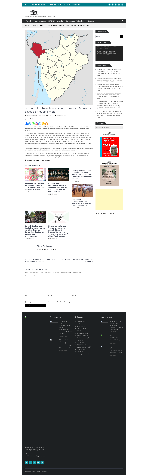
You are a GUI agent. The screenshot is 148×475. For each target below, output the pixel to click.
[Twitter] (109, 4)
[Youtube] (116, 4)
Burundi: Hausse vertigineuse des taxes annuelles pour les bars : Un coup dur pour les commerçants (58, 187)
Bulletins (79, 326)
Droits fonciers (82, 335)
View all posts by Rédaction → (46, 249)
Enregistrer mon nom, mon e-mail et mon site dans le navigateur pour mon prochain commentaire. (59, 302)
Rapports (80, 345)
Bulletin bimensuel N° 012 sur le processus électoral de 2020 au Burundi (56, 4)
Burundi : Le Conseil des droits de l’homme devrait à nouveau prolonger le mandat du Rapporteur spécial (110, 86)
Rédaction (42, 116)
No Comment (61, 116)
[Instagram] (36, 122)
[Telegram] (39, 122)
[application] (109, 53)
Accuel (28, 21)
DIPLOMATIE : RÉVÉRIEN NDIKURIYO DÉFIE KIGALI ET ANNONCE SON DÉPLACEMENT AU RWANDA (109, 71)
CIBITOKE (36, 160)
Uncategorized (81, 354)
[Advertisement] (109, 199)
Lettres (79, 342)
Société (79, 351)
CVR (78, 331)
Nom (26, 295)
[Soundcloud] (119, 4)
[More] (46, 122)
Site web (74, 295)
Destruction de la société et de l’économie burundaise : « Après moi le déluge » (116, 325)
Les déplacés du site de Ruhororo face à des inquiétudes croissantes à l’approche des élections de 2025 (82, 175)
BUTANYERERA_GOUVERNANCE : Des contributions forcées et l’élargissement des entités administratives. (110, 113)
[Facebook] (113, 4)
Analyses (80, 324)
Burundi (29, 160)
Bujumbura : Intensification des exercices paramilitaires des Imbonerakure (81, 202)
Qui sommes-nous (39, 21)
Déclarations (81, 333)
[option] (58, 4)
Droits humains (82, 338)
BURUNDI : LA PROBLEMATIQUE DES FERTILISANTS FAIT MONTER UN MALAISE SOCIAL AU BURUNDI (109, 95)
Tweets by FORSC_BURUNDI (104, 213)
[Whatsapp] (33, 122)
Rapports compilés (83, 347)
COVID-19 (51, 21)
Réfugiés (79, 349)
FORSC (42, 160)
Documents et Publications (75, 21)
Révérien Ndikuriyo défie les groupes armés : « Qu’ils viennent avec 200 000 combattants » (34, 186)
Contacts (91, 21)
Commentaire (30, 276)
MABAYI (47, 160)
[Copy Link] (43, 122)
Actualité (60, 21)
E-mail (50, 295)
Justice (79, 340)
